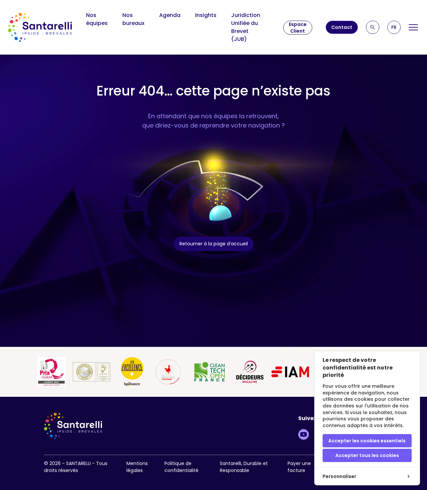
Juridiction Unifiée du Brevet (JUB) (245, 27)
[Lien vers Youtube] (303, 434)
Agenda (169, 15)
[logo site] (40, 27)
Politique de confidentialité (181, 467)
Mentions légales (137, 467)
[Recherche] (372, 27)
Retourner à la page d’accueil (213, 243)
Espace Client (298, 27)
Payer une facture (299, 467)
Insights (206, 15)
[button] (394, 27)
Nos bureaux (133, 19)
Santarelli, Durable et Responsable (244, 467)
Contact (341, 27)
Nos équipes (97, 19)
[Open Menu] (413, 27)
